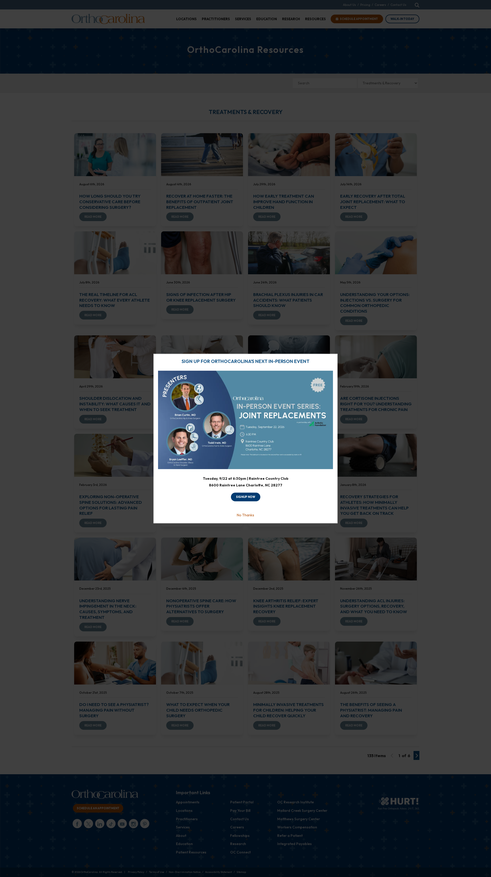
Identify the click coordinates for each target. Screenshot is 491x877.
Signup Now (245, 497)
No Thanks (245, 515)
